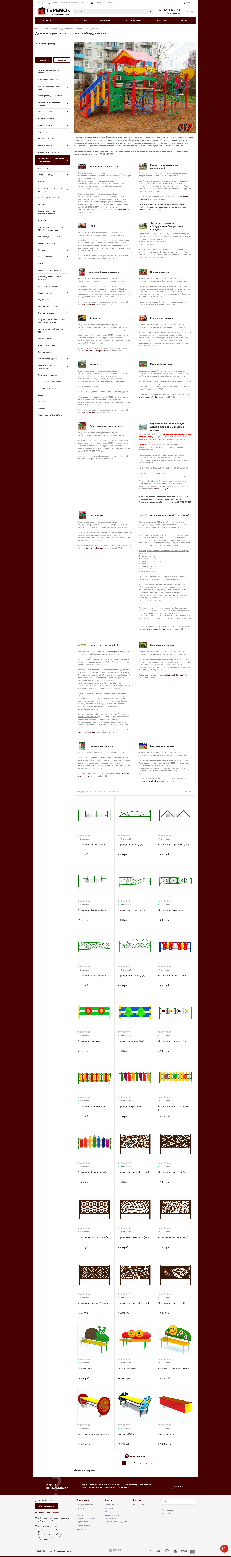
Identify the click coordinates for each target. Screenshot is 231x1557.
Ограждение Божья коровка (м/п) (174, 1108)
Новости (80, 1508)
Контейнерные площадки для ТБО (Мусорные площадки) (50, 228)
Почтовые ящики (45, 339)
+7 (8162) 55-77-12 (170, 10)
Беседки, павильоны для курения (48, 87)
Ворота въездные (45, 125)
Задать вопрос (180, 1486)
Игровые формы (159, 271)
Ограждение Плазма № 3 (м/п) (92, 1237)
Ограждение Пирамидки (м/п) (173, 844)
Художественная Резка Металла (51, 415)
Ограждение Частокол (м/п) (91, 1106)
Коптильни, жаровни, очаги (49, 237)
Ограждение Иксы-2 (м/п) (171, 910)
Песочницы (96, 515)
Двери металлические (47, 145)
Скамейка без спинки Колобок (93, 1434)
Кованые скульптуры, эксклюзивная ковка (47, 212)
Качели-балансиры (161, 364)
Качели (93, 364)
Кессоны (41, 204)
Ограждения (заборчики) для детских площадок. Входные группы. (167, 426)
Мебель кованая (45, 257)
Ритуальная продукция (47, 359)
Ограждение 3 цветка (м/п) (131, 975)
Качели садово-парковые (48, 198)
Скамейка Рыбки (126, 1434)
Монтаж (108, 1512)
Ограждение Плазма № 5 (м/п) (173, 1237)
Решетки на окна (45, 352)
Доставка (109, 1508)
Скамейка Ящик (166, 1434)
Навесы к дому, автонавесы (49, 270)
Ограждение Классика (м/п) (91, 844)
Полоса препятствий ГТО (104, 645)
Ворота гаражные (45, 132)
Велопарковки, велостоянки (50, 96)
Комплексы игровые (162, 745)
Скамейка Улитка (86, 1368)
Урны (40, 395)
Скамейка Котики (127, 1368)
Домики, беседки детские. (104, 271)
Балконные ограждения (48, 79)
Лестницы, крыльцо (46, 243)
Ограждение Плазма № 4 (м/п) (133, 1237)
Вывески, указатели (46, 138)
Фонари (41, 408)
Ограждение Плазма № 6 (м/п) (92, 1303)
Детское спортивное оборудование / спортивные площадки (166, 226)
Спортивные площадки (48, 375)
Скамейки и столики (162, 645)
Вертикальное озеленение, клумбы (49, 103)
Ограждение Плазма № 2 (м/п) (173, 1172)
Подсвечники (43, 300)
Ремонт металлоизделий (116, 1522)
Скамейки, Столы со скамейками (46, 366)
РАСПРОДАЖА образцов (48, 345)
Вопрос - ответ (139, 1505)
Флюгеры (42, 402)
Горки (92, 225)
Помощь (137, 1500)
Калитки (41, 181)
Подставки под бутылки (48, 306)
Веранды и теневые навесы (105, 166)
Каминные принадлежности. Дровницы (50, 189)
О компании (83, 1500)
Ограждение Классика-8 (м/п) (92, 910)
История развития (85, 1505)
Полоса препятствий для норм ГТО (51, 330)
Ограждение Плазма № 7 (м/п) (133, 1303)
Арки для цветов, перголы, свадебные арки (49, 71)
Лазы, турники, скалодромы (105, 426)
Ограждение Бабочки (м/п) (172, 975)
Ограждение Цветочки (88, 1041)
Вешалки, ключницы (46, 112)
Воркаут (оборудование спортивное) (164, 166)
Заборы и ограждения (47, 175)
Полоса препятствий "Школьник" (169, 515)
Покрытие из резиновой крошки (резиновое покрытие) (51, 321)
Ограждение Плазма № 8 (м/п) (173, 1303)
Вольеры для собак (46, 118)
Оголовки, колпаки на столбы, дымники (50, 278)
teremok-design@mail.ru (104, 2)
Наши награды (83, 1525)
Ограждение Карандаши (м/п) (92, 1172)
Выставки (81, 1529)
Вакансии (81, 1512)
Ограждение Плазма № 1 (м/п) (133, 1172)
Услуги (108, 1500)
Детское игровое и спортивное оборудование (51, 160)
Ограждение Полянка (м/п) (172, 1041)
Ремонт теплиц (111, 1505)
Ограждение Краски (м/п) (131, 1106)
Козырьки (42, 220)
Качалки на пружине (162, 318)
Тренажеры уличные (101, 745)
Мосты (41, 263)
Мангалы (42, 250)
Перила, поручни (45, 293)
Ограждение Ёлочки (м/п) (131, 1041)
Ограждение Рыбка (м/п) (130, 844)
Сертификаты (83, 1522)
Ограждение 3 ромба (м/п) (131, 910)
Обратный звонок (46, 1506)
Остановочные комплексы (49, 286)
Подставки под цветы (47, 313)
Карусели (95, 318)
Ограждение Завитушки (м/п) (92, 975)
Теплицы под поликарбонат (50, 381)
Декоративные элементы (48, 152)
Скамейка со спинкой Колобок (173, 1368)
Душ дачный (43, 168)
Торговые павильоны (47, 388)
